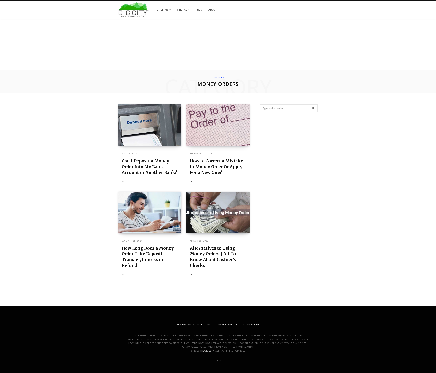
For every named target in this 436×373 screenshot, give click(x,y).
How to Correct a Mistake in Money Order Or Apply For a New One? (216, 166)
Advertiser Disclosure (193, 324)
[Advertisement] (218, 44)
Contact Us (251, 324)
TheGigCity (207, 350)
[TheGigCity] (133, 9)
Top (219, 360)
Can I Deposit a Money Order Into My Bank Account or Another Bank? (149, 166)
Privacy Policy (226, 324)
